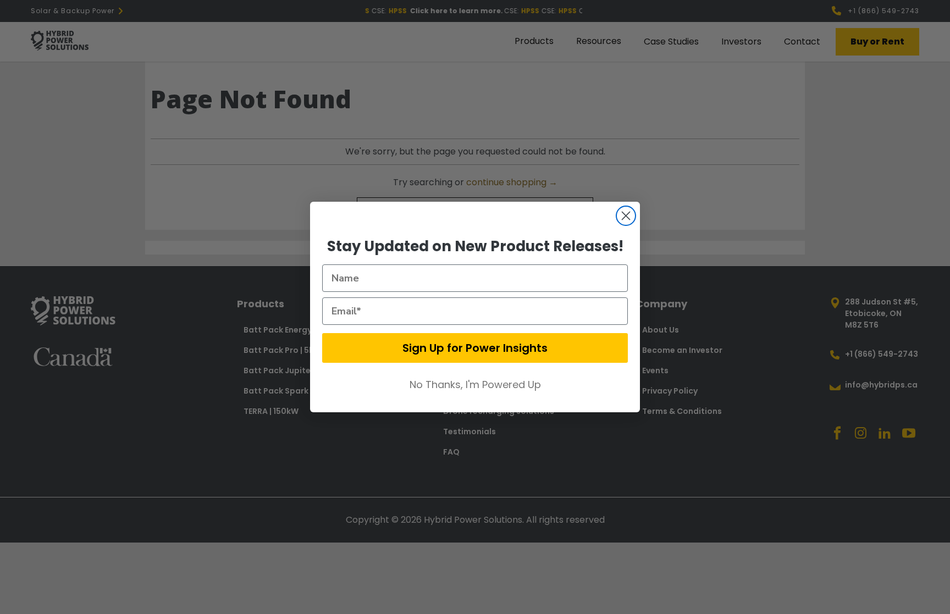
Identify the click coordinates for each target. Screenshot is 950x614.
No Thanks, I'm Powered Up (475, 384)
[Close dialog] (626, 215)
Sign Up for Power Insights (475, 348)
